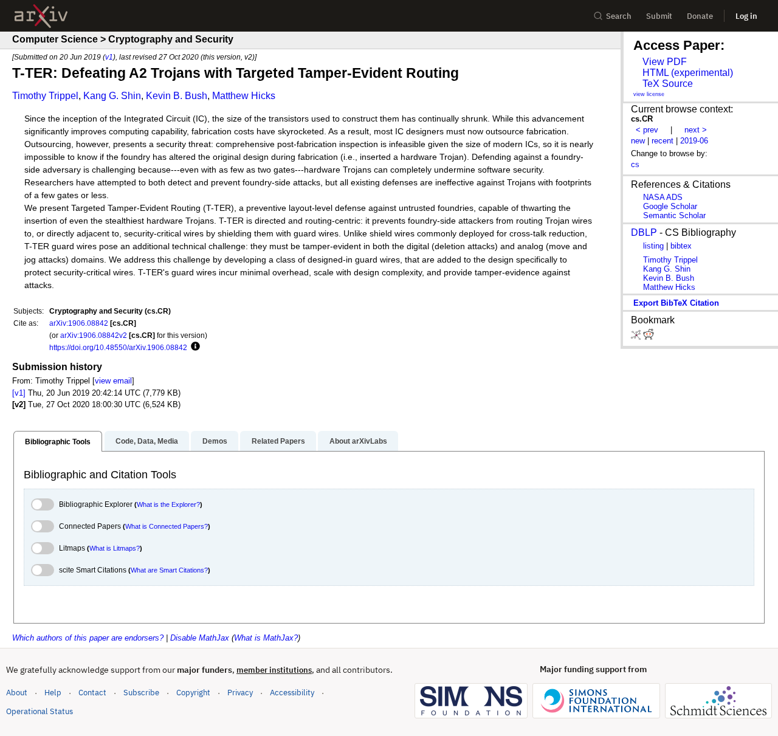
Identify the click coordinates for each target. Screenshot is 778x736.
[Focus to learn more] (193, 347)
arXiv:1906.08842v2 (93, 335)
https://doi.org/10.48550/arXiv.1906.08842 (118, 347)
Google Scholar (670, 206)
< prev (647, 129)
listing (653, 245)
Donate (700, 16)
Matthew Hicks (243, 96)
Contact (92, 692)
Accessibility (292, 692)
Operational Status (39, 711)
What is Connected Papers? (166, 526)
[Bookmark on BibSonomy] (637, 337)
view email (113, 380)
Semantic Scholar (674, 215)
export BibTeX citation (676, 303)
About (16, 692)
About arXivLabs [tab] (358, 441)
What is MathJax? (266, 637)
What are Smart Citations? (169, 570)
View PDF (664, 62)
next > (695, 129)
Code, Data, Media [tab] (146, 441)
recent (662, 140)
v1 (109, 57)
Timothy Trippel (45, 96)
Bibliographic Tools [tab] (58, 442)
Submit (659, 16)
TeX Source (667, 83)
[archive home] (41, 16)
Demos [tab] (214, 441)
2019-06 (694, 140)
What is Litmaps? (114, 548)
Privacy (240, 692)
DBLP (644, 232)
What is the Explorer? (168, 504)
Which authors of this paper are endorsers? (88, 637)
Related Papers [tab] (278, 441)
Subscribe (141, 692)
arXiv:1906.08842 (78, 323)
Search (619, 16)
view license (648, 94)
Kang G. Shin (112, 96)
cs (635, 164)
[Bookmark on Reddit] (648, 337)
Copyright (193, 692)
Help (52, 692)
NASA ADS (663, 197)
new (638, 140)
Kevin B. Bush (176, 96)
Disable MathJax (199, 637)
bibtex (681, 245)
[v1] (19, 392)
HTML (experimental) (687, 72)
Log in (746, 16)
